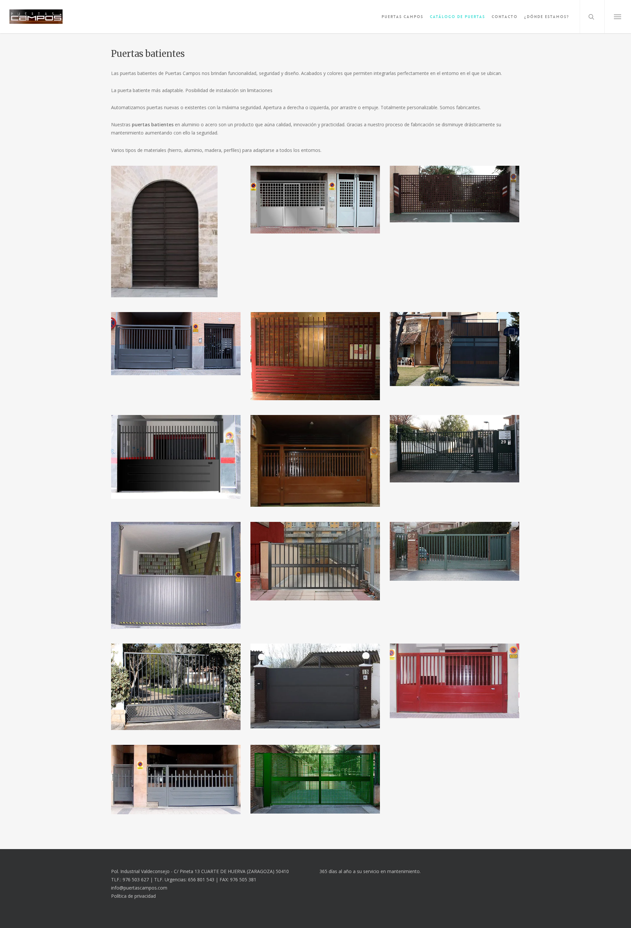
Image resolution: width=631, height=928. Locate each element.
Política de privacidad (133, 896)
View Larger (176, 225)
